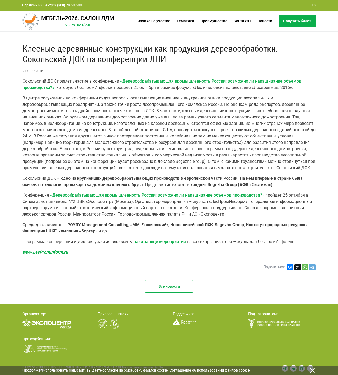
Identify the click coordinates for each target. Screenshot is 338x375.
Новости (264, 21)
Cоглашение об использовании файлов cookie (210, 370)
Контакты (242, 21)
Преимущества (213, 21)
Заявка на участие (154, 21)
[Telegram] (312, 267)
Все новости (169, 286)
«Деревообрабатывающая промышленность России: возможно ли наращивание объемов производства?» (157, 195)
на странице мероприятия (160, 241)
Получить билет (297, 21)
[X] (297, 267)
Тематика (185, 21)
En (314, 5)
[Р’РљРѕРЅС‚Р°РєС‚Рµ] (290, 267)
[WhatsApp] (305, 267)
